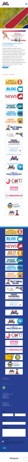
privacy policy (4, 381)
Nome (3, 417)
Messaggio (5, 427)
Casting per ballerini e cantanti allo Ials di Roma (12, 44)
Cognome (17, 417)
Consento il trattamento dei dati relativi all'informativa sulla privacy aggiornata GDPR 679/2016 (14, 443)
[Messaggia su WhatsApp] (14, 388)
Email (4, 420)
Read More (5, 67)
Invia (4, 448)
